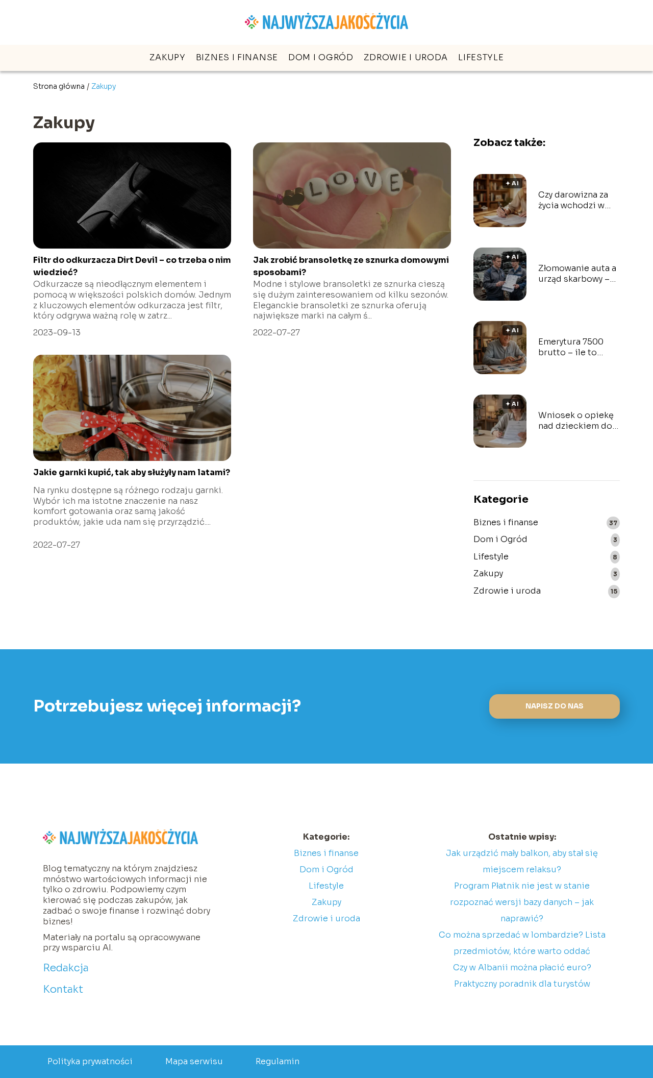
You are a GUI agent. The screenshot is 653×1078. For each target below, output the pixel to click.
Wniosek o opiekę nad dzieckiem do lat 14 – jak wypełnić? (576, 421)
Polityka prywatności (90, 1061)
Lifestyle (481, 57)
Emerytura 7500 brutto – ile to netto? (571, 347)
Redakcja (66, 968)
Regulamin (277, 1061)
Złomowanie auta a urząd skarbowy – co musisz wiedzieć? (577, 274)
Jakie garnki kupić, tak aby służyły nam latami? (131, 472)
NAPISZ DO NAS (554, 706)
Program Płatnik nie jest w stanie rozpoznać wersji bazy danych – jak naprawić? (522, 902)
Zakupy (167, 57)
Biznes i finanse (237, 57)
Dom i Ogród (321, 57)
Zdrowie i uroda (406, 57)
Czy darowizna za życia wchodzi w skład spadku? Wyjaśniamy (573, 200)
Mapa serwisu (194, 1061)
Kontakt (63, 989)
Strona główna (59, 86)
